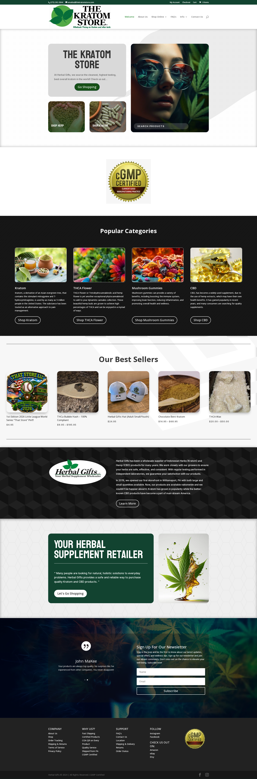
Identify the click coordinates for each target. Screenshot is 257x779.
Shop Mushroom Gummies (154, 320)
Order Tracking (55, 740)
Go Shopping (87, 87)
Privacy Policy (54, 751)
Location (120, 740)
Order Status (122, 751)
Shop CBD (201, 320)
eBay (152, 753)
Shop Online (157, 17)
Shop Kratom (27, 320)
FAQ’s (173, 17)
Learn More (127, 503)
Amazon (154, 750)
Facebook (154, 736)
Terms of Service (56, 747)
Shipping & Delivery (125, 744)
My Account (175, 2)
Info (182, 17)
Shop (50, 736)
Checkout (186, 2)
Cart (195, 2)
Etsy (152, 756)
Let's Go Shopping (70, 593)
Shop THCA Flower (90, 320)
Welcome (129, 17)
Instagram (155, 733)
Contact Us (197, 17)
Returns (120, 747)
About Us (143, 17)
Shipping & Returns (57, 744)
